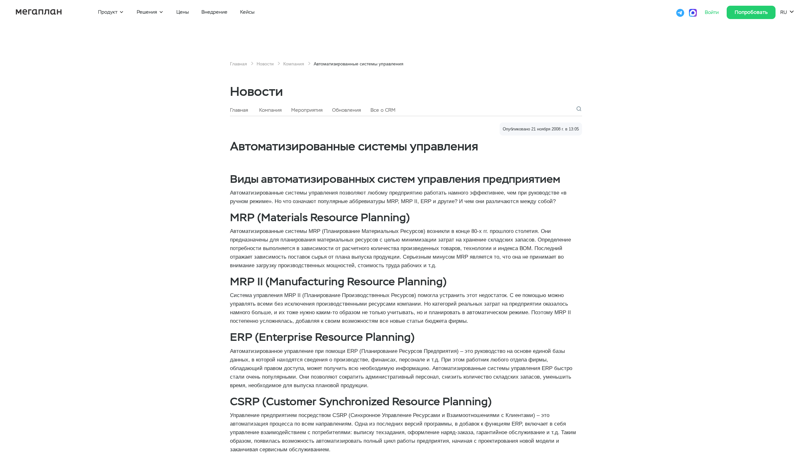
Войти (712, 12)
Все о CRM (383, 110)
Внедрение (214, 12)
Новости (265, 63)
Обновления (346, 110)
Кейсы (247, 12)
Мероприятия (307, 110)
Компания (293, 63)
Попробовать (751, 12)
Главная (238, 63)
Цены (182, 12)
